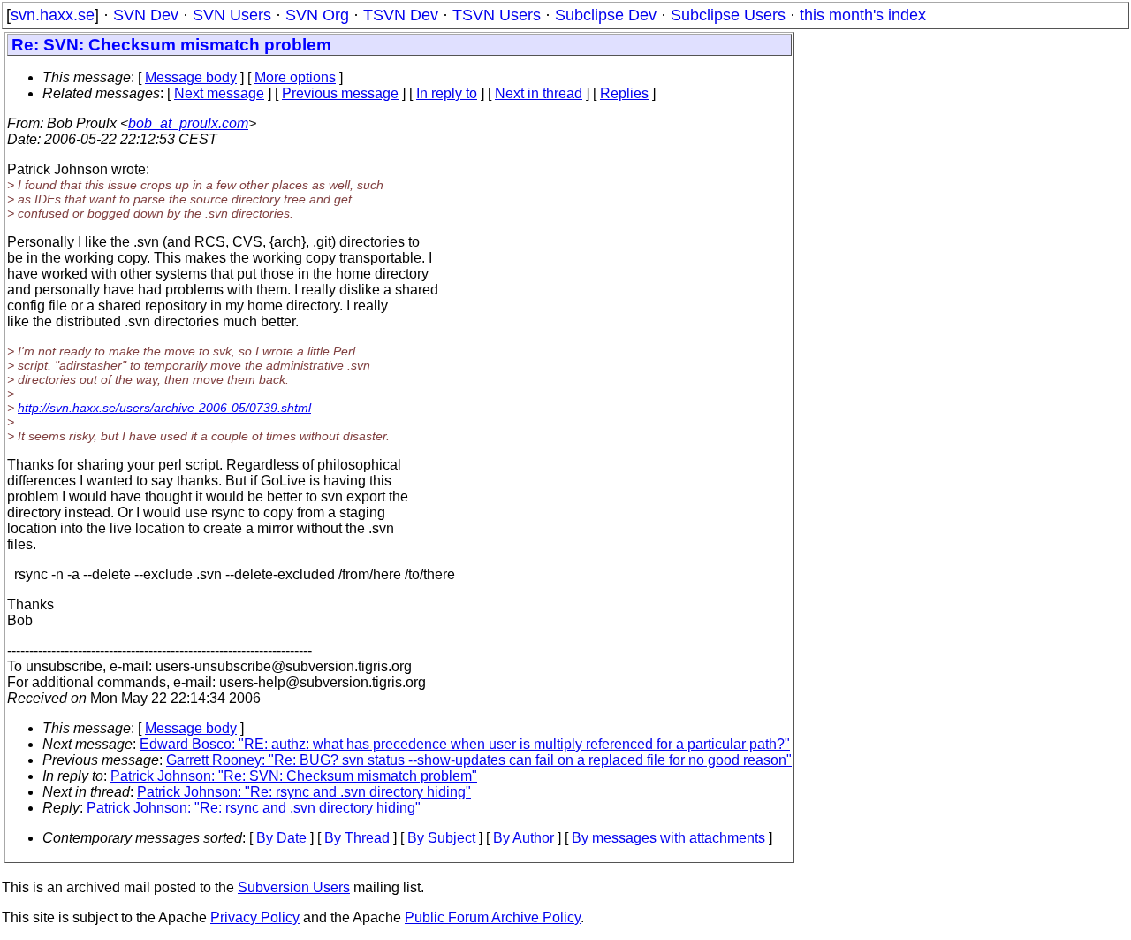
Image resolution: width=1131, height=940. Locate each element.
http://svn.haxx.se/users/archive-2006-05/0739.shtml (164, 408)
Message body (191, 77)
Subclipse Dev (606, 15)
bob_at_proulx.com (188, 123)
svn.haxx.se (53, 15)
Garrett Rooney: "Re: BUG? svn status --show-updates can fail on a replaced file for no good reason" (479, 760)
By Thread (357, 837)
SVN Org (317, 15)
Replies (624, 93)
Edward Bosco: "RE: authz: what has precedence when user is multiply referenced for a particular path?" (465, 744)
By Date (281, 837)
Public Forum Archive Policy (493, 917)
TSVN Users (496, 15)
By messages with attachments (668, 837)
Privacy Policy (255, 917)
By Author (523, 837)
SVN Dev (145, 15)
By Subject (441, 837)
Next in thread (538, 93)
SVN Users (232, 15)
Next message (219, 93)
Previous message (340, 93)
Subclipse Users (728, 15)
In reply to (446, 93)
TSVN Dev (400, 15)
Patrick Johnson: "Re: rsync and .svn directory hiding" (304, 791)
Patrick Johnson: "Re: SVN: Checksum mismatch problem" (293, 775)
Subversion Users (294, 887)
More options (295, 77)
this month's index (863, 15)
